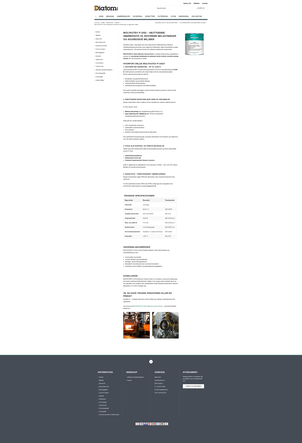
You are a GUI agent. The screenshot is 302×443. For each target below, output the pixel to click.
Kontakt (205, 3)
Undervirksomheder (101, 45)
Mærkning (184, 16)
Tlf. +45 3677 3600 (160, 386)
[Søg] (190, 8)
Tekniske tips (99, 66)
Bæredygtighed (100, 52)
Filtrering (163, 16)
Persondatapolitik (100, 73)
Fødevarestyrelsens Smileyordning (109, 414)
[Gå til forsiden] (95, 16)
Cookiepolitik (99, 76)
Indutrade (98, 56)
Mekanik (110, 16)
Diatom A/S (187, 3)
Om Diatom (197, 16)
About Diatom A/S (100, 42)
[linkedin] (151, 361)
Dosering (137, 16)
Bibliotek (197, 3)
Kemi (101, 16)
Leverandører (99, 63)
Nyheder (101, 396)
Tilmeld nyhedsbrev (193, 386)
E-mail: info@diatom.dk (161, 389)
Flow (173, 16)
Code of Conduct (100, 49)
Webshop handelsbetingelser (104, 69)
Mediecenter (99, 59)
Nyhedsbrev (102, 399)
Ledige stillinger (100, 80)
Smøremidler (123, 16)
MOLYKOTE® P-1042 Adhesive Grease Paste (147, 306)
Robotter (150, 16)
